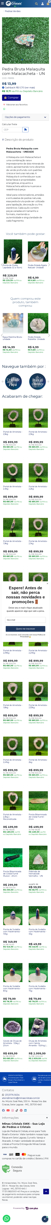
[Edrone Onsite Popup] (25, 612)
